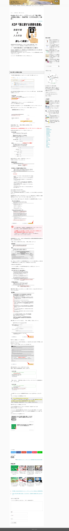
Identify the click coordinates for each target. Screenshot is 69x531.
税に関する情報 (39, 459)
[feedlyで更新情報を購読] (55, 1)
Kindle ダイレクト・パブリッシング (24, 459)
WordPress (14, 5)
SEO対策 (47, 133)
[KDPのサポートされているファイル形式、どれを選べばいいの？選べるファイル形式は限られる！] (30, 479)
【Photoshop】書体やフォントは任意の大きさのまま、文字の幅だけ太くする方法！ (54, 116)
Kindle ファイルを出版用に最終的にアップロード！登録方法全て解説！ (22, 472)
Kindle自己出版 (48, 129)
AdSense (47, 128)
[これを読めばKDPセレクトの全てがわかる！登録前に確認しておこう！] (38, 468)
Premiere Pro (23, 5)
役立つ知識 (48, 140)
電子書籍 (27, 5)
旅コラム (47, 142)
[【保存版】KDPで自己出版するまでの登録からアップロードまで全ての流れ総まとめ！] (14, 468)
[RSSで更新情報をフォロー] (57, 1)
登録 (36, 459)
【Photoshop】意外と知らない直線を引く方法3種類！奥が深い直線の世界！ (54, 121)
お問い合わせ (41, 5)
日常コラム (48, 144)
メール (12, 515)
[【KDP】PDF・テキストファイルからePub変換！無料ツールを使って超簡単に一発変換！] (22, 479)
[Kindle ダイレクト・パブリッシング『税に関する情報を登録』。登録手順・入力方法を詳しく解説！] (29, 452)
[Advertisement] (27, 10)
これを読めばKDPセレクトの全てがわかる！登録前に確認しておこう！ (38, 472)
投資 (47, 141)
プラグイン (48, 138)
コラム (33, 5)
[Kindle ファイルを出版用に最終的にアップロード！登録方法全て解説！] (22, 468)
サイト (12, 518)
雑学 (30, 5)
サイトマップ (37, 5)
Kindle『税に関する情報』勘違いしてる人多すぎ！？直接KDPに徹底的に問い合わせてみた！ (27, 494)
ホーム (11, 5)
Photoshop (18, 5)
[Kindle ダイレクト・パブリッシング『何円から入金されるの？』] (38, 479)
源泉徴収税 (33, 459)
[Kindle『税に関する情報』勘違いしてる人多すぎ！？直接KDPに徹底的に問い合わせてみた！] (30, 468)
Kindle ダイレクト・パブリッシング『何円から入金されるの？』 (38, 483)
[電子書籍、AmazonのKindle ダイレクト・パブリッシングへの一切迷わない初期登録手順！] (14, 479)
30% (17, 459)
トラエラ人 (15, 2)
